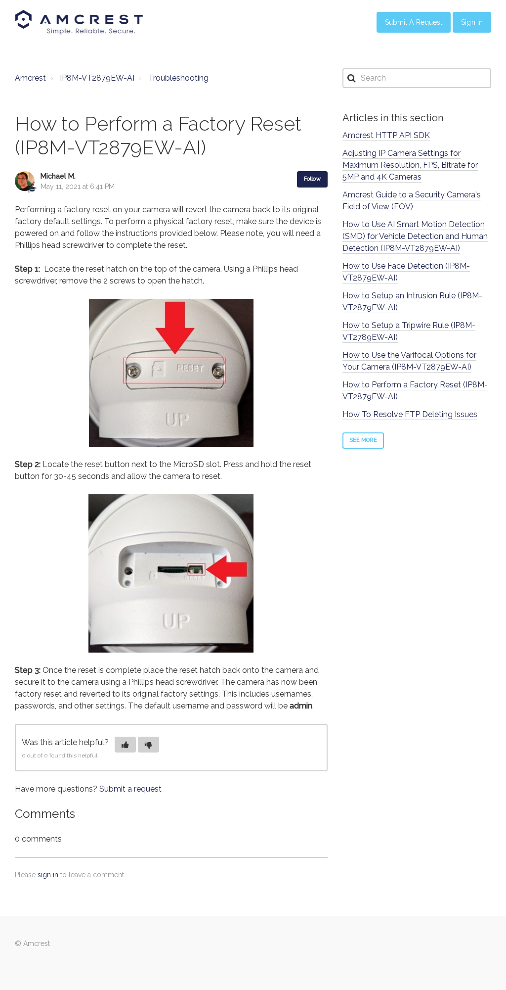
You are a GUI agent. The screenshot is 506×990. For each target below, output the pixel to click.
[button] (125, 745)
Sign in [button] (472, 22)
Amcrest (30, 78)
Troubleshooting (178, 78)
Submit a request (130, 789)
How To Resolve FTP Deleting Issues (409, 414)
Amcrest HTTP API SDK (386, 135)
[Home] (79, 22)
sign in (48, 875)
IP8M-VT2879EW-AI (97, 78)
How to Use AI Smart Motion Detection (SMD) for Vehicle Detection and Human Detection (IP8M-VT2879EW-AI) (415, 236)
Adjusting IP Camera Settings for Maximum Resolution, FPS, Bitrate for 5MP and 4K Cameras (410, 165)
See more (363, 440)
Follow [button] (312, 179)
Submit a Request (414, 22)
